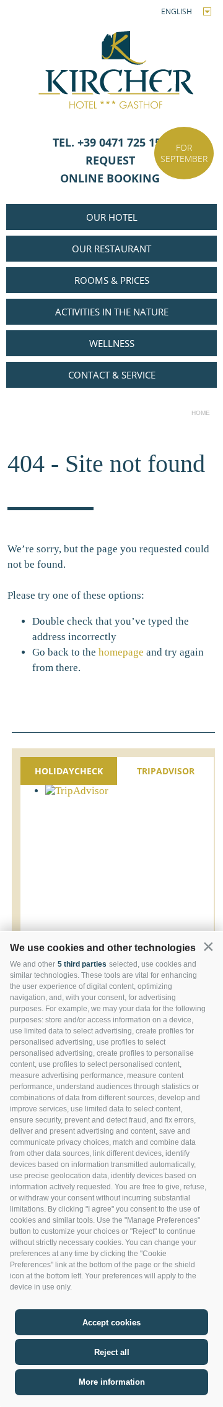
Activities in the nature (111, 312)
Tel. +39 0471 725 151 (111, 142)
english (176, 11)
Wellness (111, 343)
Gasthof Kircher (112, 66)
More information (112, 1382)
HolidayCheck (69, 771)
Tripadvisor (166, 771)
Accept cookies (111, 1322)
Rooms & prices (111, 280)
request (111, 160)
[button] (208, 947)
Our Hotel (112, 217)
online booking (111, 178)
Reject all (111, 1352)
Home (200, 412)
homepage (121, 652)
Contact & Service (111, 375)
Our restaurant (111, 248)
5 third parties (82, 964)
